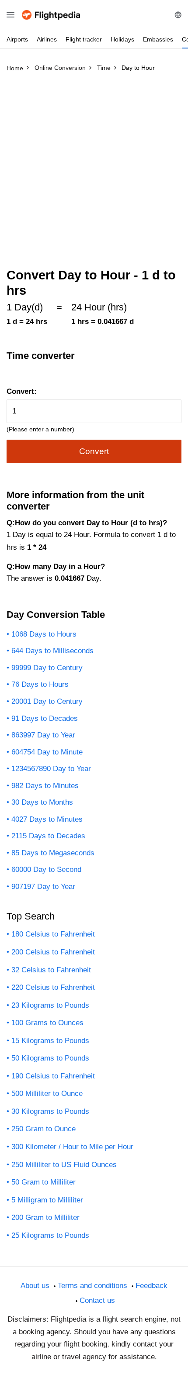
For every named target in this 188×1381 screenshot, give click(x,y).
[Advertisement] (94, 174)
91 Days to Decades (44, 718)
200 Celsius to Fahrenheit (53, 952)
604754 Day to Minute (47, 752)
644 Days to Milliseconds (52, 651)
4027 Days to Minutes (47, 819)
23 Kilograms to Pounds (50, 1005)
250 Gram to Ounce (43, 1129)
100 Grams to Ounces (47, 1023)
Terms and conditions (92, 1285)
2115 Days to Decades (48, 836)
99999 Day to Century (47, 668)
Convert (94, 451)
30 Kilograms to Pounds (50, 1111)
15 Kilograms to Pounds (50, 1041)
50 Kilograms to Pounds (50, 1058)
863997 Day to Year (43, 735)
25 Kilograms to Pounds (50, 1235)
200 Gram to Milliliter (45, 1217)
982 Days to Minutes (45, 786)
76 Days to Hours (40, 684)
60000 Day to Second (46, 869)
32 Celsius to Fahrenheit (51, 970)
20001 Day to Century (47, 701)
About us (35, 1285)
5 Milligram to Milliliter (47, 1200)
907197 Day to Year (43, 886)
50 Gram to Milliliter (43, 1182)
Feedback (151, 1285)
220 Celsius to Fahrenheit (53, 987)
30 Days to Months (42, 802)
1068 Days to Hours (44, 634)
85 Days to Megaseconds (52, 853)
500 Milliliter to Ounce (47, 1093)
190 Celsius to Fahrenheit (53, 1076)
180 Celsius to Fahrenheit (53, 934)
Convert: (22, 391)
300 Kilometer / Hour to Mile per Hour (72, 1147)
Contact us (97, 1300)
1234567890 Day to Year (51, 769)
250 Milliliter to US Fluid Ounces (64, 1165)
